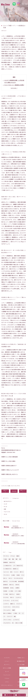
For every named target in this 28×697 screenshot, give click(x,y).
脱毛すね (17, 584)
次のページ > (22, 491)
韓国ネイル (12, 603)
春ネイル (12, 597)
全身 (9, 485)
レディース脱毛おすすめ (18, 565)
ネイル (18, 485)
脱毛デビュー (12, 594)
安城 (20, 559)
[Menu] (25, 4)
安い (13, 622)
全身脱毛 (17, 587)
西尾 (13, 559)
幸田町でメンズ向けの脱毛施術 (9, 457)
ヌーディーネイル (14, 600)
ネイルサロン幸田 (13, 581)
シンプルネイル (16, 619)
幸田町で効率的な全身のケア (9, 465)
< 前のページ (5, 491)
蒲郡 (16, 559)
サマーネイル (6, 556)
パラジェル (12, 556)
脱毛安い (18, 594)
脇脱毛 (18, 556)
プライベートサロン (7, 619)
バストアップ (9, 616)
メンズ (2, 485)
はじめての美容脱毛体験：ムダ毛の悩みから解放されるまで (14, 81)
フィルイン (16, 571)
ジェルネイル (18, 597)
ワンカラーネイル (6, 607)
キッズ (6, 485)
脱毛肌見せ (5, 584)
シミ (23, 613)
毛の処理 (5, 591)
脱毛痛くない (15, 568)
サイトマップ (21, 685)
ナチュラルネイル (6, 622)
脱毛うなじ (12, 584)
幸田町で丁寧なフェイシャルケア (10, 470)
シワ (4, 616)
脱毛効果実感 (21, 581)
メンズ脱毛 (11, 591)
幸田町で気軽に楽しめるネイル (9, 474)
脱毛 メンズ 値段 (19, 622)
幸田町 (13, 610)
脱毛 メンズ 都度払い (7, 613)
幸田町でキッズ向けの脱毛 (8, 461)
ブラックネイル (6, 575)
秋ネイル (5, 578)
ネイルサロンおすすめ (18, 578)
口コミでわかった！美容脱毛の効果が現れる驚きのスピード (14, 86)
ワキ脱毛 (5, 559)
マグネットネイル (15, 607)
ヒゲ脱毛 (15, 613)
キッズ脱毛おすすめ (7, 568)
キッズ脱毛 (5, 594)
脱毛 (11, 571)
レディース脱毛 (18, 591)
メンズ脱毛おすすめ (7, 565)
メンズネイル (6, 603)
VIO (19, 613)
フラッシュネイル (6, 610)
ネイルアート (19, 603)
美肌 (15, 616)
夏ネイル (22, 571)
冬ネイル (10, 578)
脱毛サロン (5, 581)
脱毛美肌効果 (6, 587)
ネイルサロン (6, 597)
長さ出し (12, 587)
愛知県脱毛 (5, 562)
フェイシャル (13, 485)
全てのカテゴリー (8, 501)
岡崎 (9, 559)
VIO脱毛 (18, 575)
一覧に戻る (14, 491)
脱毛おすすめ (12, 562)
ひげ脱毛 (13, 575)
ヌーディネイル (6, 600)
